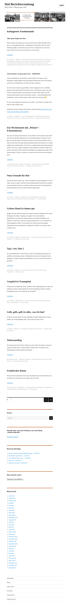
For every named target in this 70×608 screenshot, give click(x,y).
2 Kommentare (24, 302)
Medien (31, 118)
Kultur (27, 63)
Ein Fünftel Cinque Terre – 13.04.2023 (19, 455)
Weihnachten (48, 387)
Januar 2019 (12, 534)
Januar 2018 (12, 560)
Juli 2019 (11, 522)
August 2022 (12, 498)
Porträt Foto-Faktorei (12, 437)
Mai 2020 (11, 508)
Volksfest (33, 64)
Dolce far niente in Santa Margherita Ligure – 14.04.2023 (24, 453)
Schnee (41, 359)
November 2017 (13, 565)
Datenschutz (11, 599)
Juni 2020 (11, 505)
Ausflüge (28, 164)
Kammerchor (21, 63)
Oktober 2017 (12, 567)
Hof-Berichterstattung (19, 4)
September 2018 (13, 544)
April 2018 (12, 556)
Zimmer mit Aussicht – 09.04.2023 (18, 463)
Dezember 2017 (13, 563)
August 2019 (12, 520)
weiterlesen (10, 55)
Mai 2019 (11, 527)
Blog (8, 582)
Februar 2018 (12, 558)
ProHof (46, 63)
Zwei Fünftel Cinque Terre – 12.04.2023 (20, 458)
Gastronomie (10, 166)
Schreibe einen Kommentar (42, 118)
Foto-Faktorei (25, 61)
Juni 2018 (11, 551)
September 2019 (13, 517)
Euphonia (49, 59)
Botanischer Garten (30, 59)
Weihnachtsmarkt (22, 389)
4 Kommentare (41, 199)
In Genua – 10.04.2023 (15, 460)
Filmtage (18, 61)
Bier (23, 59)
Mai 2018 (11, 553)
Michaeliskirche (40, 387)
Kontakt (9, 591)
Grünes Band (18, 199)
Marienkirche (32, 63)
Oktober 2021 (12, 500)
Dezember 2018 (13, 536)
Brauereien (40, 59)
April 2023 (12, 496)
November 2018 (13, 539)
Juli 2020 (11, 503)
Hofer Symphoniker (45, 61)
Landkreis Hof (24, 118)
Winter (46, 359)
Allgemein (18, 59)
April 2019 (12, 529)
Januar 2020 (12, 515)
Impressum (11, 595)
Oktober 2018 (12, 541)
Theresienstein (19, 64)
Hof (38, 61)
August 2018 (12, 546)
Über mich (10, 586)
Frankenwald (33, 61)
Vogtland (9, 239)
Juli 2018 (11, 548)
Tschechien (27, 64)
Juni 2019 (11, 524)
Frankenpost (45, 116)
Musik (38, 63)
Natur (42, 63)
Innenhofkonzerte (12, 63)
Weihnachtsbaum (12, 389)
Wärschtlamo (48, 64)
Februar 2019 (12, 532)
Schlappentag (11, 64)
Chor (44, 59)
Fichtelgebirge (11, 61)
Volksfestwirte (40, 64)
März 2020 (12, 512)
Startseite (10, 578)
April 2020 (12, 510)
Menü (62, 5)
